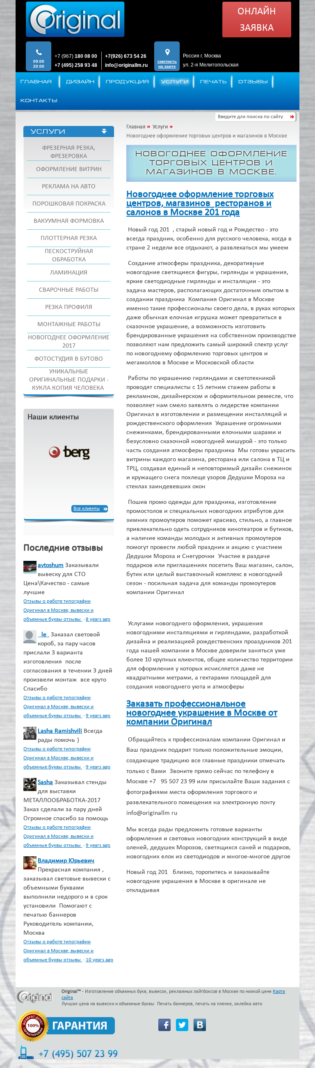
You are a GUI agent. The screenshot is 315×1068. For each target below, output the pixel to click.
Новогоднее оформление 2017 (69, 341)
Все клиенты (86, 508)
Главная (36, 81)
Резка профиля (68, 307)
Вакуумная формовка (69, 221)
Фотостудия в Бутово (68, 359)
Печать (213, 81)
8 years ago (98, 619)
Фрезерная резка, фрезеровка (68, 152)
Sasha (45, 782)
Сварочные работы (68, 290)
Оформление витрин (69, 169)
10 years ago (99, 960)
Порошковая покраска (68, 204)
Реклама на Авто (69, 186)
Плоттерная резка (69, 238)
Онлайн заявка (256, 20)
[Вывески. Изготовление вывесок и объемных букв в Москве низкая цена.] (75, 20)
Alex (43, 634)
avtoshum (51, 565)
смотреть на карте (167, 64)
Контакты (39, 100)
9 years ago (98, 715)
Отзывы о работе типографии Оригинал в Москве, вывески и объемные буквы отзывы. (58, 610)
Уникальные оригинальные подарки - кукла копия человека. (69, 379)
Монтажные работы (68, 324)
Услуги (175, 81)
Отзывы (253, 81)
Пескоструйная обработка (69, 255)
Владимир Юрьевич (66, 861)
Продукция (127, 81)
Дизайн (80, 81)
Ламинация (68, 273)
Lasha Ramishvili (60, 731)
